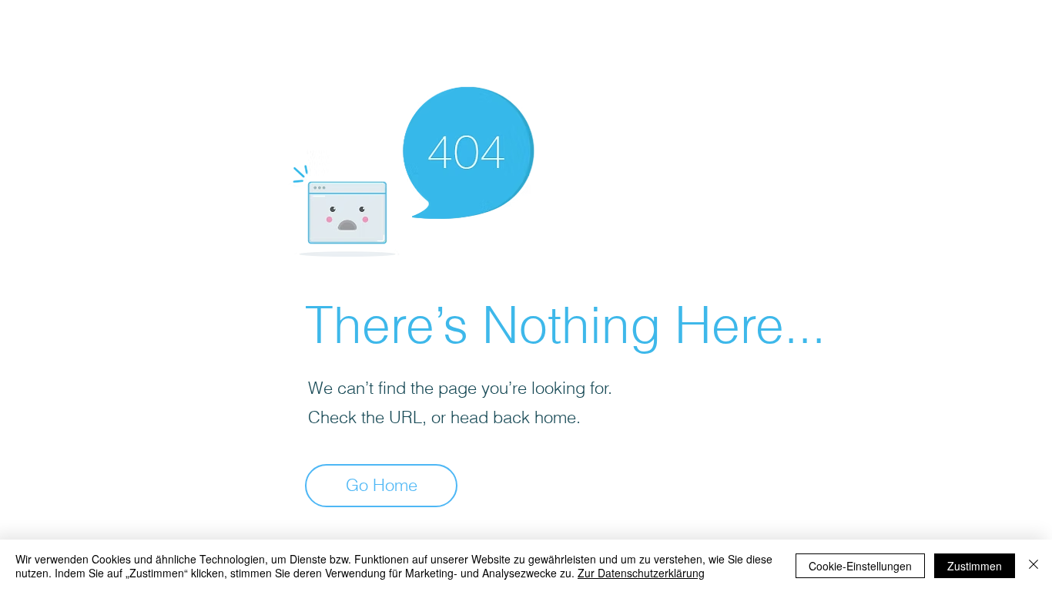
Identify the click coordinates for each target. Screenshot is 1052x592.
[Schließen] (1033, 566)
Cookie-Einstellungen (860, 566)
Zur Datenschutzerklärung (641, 572)
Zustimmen (974, 566)
